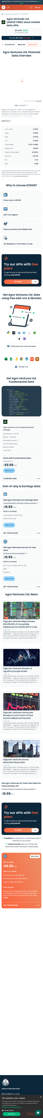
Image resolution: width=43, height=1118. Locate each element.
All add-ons (23, 367)
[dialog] (21, 1106)
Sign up (37, 7)
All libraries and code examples (23, 346)
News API (21, 44)
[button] (21, 1107)
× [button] (41, 1097)
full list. (5, 898)
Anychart (38, 101)
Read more (13, 1105)
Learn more (9, 471)
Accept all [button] (11, 1114)
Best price (33, 44)
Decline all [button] (31, 1114)
